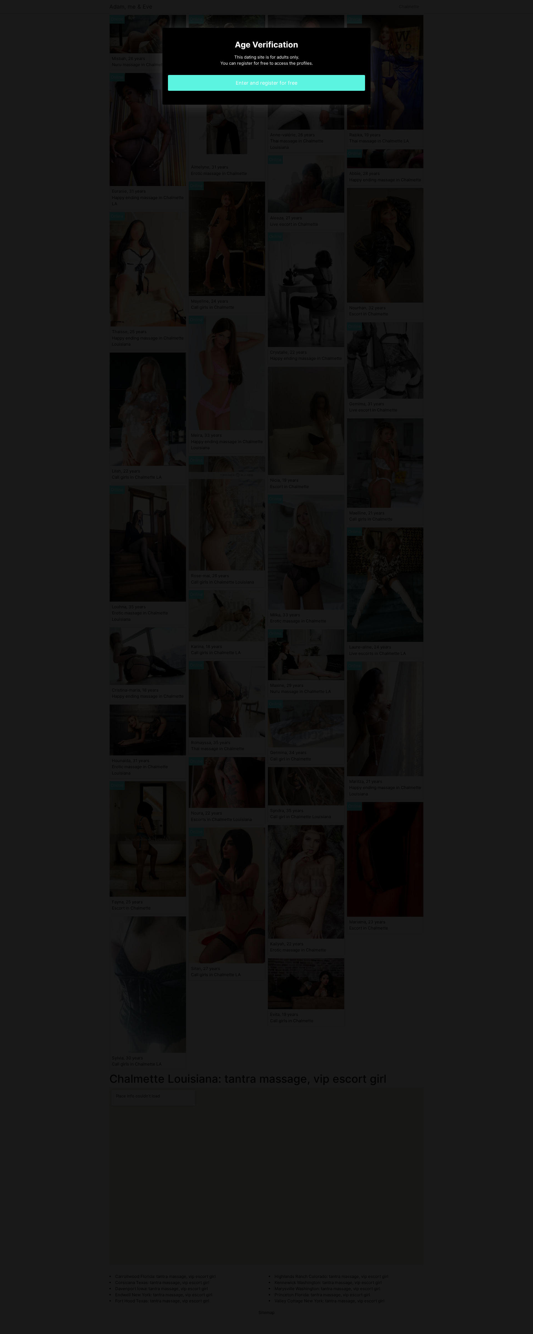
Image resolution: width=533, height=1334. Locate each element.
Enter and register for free (266, 83)
